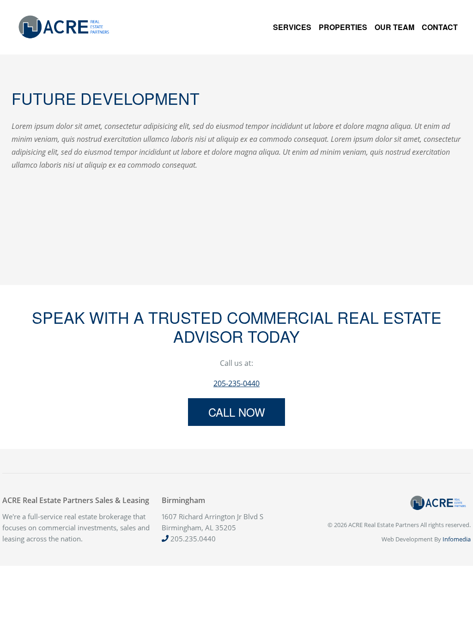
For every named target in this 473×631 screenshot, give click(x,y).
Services (292, 27)
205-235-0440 (236, 383)
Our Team (394, 27)
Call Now (236, 412)
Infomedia (457, 539)
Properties (343, 27)
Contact (440, 27)
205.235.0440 (192, 538)
